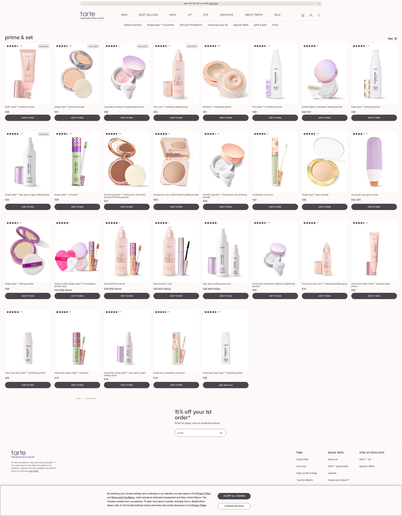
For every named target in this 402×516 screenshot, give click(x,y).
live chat (301, 466)
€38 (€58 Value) (112, 289)
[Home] (23, 454)
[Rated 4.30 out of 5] (210, 134)
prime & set (91, 398)
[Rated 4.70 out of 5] (260, 46)
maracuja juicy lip (218, 25)
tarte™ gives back (338, 466)
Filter (390, 39)
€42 (353, 200)
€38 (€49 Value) (211, 289)
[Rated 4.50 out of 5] (62, 46)
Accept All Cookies (234, 496)
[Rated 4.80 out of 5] (309, 46)
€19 (56, 378)
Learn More (33, 471)
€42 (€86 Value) (63, 290)
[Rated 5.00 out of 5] (62, 223)
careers (332, 473)
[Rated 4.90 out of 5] (111, 223)
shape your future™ (339, 480)
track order (302, 459)
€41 (56, 112)
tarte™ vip (365, 459)
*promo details (304, 480)
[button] (173, 15)
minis (275, 25)
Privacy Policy (203, 494)
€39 (7, 112)
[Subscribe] (220, 433)
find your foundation (191, 25)
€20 (254, 290)
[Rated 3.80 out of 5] (359, 134)
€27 (309, 112)
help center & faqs (306, 473)
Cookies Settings (234, 506)
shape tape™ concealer (160, 25)
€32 (155, 112)
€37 (106, 201)
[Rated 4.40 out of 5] (12, 46)
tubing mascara (132, 25)
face (79, 398)
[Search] (320, 16)
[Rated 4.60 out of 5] (111, 46)
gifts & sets (260, 25)
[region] (201, 500)
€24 (358, 200)
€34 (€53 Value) (162, 289)
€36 (56, 200)
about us (333, 459)
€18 (304, 289)
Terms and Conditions (123, 498)
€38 (304, 200)
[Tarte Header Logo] (92, 15)
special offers (240, 25)
